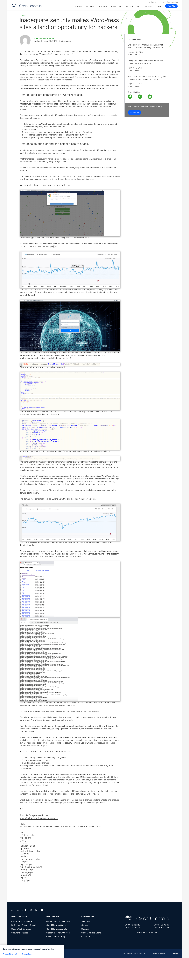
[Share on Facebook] (130, 96)
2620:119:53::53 (161, 927)
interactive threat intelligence (75, 774)
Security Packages (19, 933)
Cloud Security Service (21, 921)
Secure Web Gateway (21, 929)
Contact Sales (87, 937)
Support (85, 929)
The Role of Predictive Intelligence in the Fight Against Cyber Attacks (69, 794)
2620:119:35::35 (133, 927)
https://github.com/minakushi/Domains (39, 818)
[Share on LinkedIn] (150, 96)
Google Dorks (60, 162)
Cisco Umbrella (26, 5)
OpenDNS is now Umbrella (58, 933)
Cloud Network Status (56, 925)
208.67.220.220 (161, 925)
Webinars (85, 921)
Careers (84, 925)
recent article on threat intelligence (48, 800)
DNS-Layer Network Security (24, 925)
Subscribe (134, 112)
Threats (22, 15)
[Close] (61, 948)
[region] (32, 951)
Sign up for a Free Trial (147, 932)
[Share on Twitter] (140, 96)
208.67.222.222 (132, 925)
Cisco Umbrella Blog (55, 937)
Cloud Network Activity (56, 929)
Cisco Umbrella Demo (91, 933)
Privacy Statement (10, 954)
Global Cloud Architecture (58, 921)
